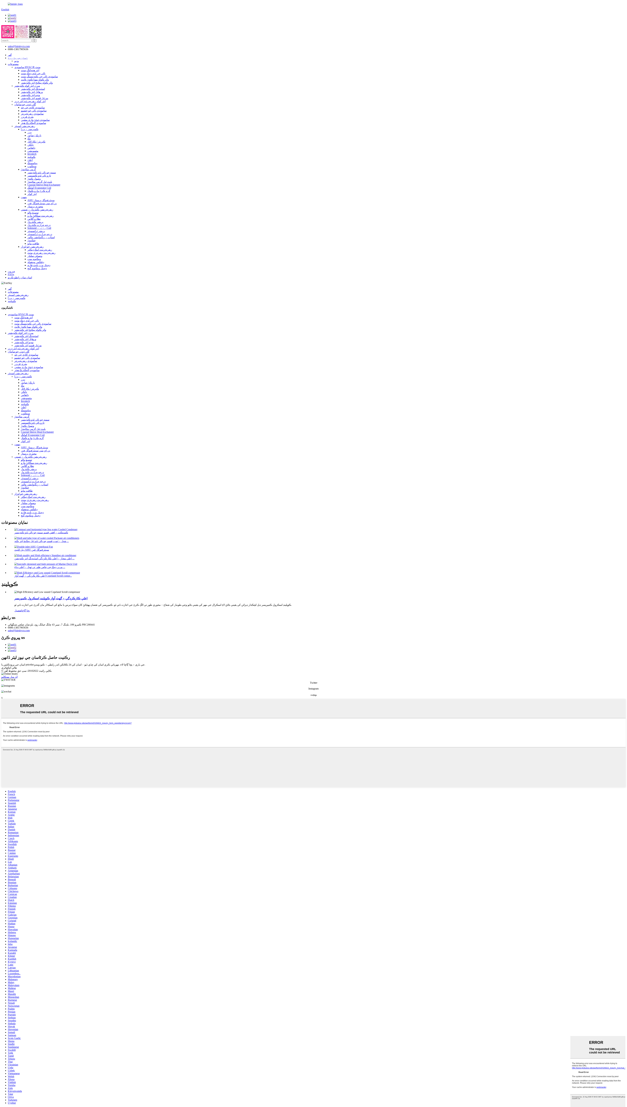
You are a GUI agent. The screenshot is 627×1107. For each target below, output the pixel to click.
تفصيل (17, 610)
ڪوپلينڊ (31, 157)
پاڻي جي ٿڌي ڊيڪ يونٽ (33, 73)
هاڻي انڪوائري (9, 667)
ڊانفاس (31, 147)
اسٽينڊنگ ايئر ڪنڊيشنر (33, 89)
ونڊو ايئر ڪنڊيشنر (30, 95)
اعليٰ (30, 160)
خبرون (11, 271)
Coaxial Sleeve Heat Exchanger (43, 184)
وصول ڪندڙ (34, 178)
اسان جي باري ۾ (18, 57)
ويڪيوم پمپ (34, 259)
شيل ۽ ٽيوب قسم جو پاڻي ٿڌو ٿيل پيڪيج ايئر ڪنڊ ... (41, 541)
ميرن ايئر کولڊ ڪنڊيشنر (27, 85)
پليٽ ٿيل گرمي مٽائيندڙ (39, 181)
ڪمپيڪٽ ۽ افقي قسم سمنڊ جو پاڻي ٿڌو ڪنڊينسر (41, 532)
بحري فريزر (27, 116)
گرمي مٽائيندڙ (28, 169)
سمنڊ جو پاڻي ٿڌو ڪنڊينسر (41, 172)
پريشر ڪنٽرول (35, 222)
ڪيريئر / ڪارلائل (36, 141)
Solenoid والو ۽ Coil (39, 228)
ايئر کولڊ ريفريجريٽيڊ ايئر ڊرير (30, 101)
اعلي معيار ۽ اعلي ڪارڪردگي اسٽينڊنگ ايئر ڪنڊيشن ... (44, 558)
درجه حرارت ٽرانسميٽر (39, 234)
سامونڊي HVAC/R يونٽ (27, 67)
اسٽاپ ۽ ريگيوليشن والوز (41, 237)
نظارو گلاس (33, 218)
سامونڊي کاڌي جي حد (33, 107)
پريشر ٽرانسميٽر (36, 231)
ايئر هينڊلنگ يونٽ (30, 70)
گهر (10, 55)
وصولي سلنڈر (34, 256)
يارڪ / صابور (34, 135)
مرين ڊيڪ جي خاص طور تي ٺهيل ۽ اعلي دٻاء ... (39, 567)
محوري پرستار (35, 206)
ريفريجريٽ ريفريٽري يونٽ (41, 252)
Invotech (31, 153)
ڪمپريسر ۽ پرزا (29, 129)
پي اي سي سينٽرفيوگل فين (42, 203)
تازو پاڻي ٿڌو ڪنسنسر (39, 175)
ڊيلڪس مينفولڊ (35, 262)
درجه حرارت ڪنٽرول (38, 225)
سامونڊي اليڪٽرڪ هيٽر (33, 123)
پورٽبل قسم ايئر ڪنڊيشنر (34, 98)
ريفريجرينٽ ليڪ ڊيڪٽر (39, 249)
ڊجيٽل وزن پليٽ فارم (38, 265)
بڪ (29, 138)
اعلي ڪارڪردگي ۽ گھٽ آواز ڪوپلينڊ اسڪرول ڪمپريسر (51, 598)
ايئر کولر (32, 194)
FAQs (11, 274)
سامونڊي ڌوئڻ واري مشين (35, 120)
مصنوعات (13, 64)
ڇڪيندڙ (31, 240)
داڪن (30, 144)
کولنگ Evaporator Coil (39, 187)
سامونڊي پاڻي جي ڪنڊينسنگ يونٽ (39, 76)
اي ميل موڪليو (9, 676)
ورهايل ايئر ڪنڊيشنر (32, 92)
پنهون (24, 197)
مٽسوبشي (32, 151)
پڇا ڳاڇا (25, 610)
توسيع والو (33, 212)
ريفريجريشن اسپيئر (24, 126)
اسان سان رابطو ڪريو (20, 277)
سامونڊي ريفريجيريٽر (32, 113)
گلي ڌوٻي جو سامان (25, 104)
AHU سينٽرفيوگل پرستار (41, 200)
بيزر (29, 132)
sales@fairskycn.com (19, 630)
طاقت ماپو (33, 243)
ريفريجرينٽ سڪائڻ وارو (40, 215)
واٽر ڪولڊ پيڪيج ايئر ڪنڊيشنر (37, 82)
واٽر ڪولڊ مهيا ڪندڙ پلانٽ (35, 79)
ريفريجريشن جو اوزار (32, 246)
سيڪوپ (31, 166)
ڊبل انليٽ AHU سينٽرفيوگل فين (31, 549)
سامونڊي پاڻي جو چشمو (34, 110)
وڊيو (16, 61)
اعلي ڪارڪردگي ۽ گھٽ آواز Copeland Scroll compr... (43, 575)
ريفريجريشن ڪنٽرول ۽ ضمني (37, 209)
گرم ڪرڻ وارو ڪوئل (38, 191)
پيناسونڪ (32, 163)
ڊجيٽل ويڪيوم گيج (37, 268)
